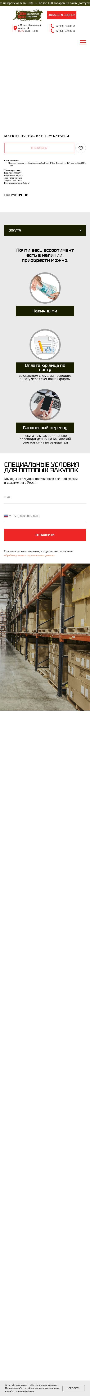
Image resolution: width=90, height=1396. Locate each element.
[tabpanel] (45, 346)
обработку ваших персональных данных (29, 555)
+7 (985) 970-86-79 (65, 26)
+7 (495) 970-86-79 (65, 31)
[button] (61, 15)
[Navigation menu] (83, 42)
